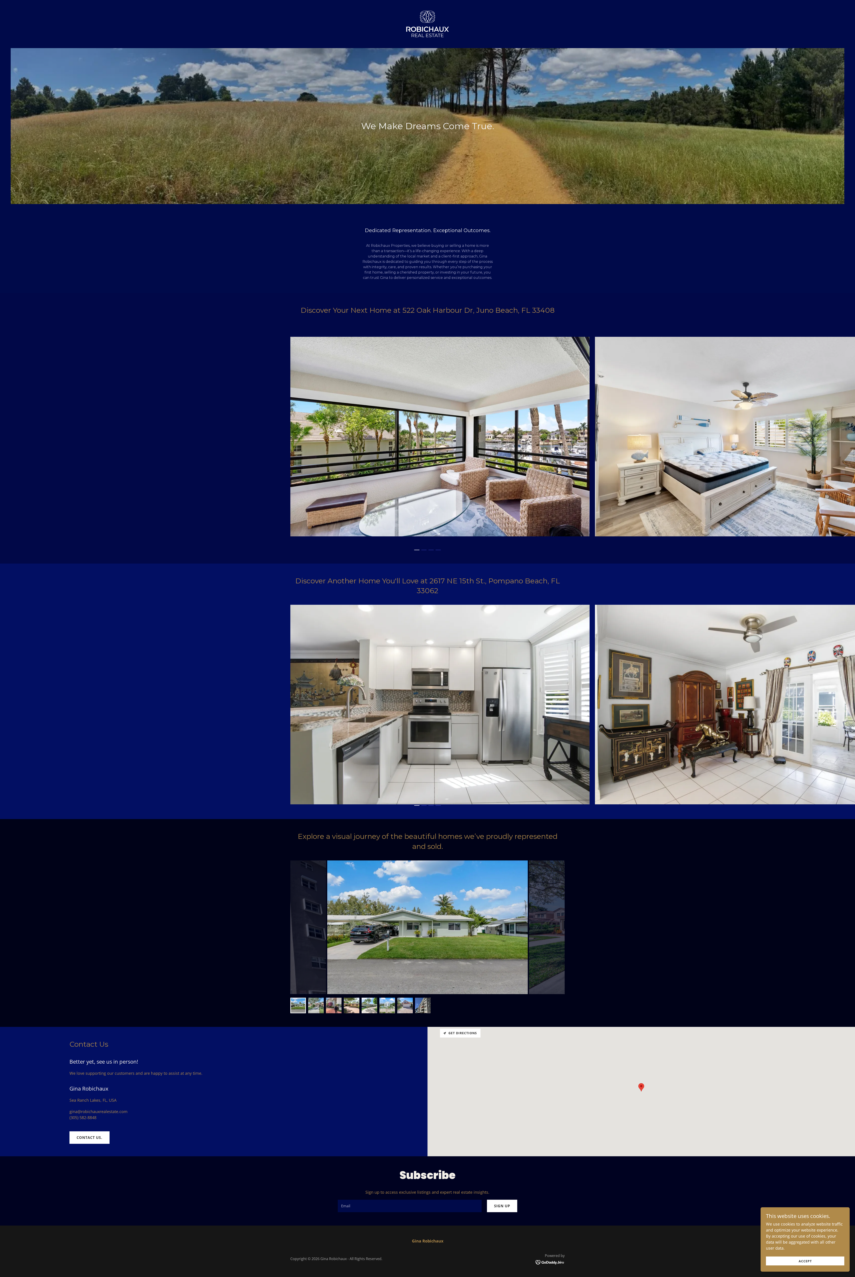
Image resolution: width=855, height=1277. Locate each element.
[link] (427, 23)
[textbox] (409, 1206)
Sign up (502, 1205)
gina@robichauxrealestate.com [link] (98, 1111)
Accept (805, 1261)
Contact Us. (89, 1137)
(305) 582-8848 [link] (82, 1117)
